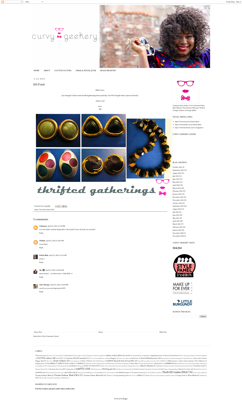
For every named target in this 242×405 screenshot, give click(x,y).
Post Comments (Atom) (51, 336)
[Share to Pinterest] (66, 206)
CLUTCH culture (44, 358)
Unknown (43, 226)
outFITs (80, 369)
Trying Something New (121, 375)
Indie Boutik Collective (147, 363)
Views (147, 375)
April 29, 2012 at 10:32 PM (59, 285)
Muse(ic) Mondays (147, 366)
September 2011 (178, 206)
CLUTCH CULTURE (62, 70)
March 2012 (177, 188)
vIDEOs (140, 375)
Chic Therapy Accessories (188, 356)
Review (181, 369)
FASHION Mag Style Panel (115, 361)
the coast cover (59, 373)
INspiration (158, 363)
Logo (80, 366)
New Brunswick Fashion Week (183, 366)
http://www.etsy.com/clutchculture (187, 121)
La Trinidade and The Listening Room (45, 366)
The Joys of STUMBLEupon (85, 373)
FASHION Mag (99, 361)
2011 (50, 356)
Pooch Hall (128, 369)
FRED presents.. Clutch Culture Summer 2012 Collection (186, 361)
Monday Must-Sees (133, 366)
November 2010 (178, 236)
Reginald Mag (173, 369)
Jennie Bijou (196, 363)
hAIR (60, 363)
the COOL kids (70, 372)
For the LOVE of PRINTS (159, 361)
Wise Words (192, 375)
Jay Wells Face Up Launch (184, 363)
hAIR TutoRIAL (70, 363)
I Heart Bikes (134, 363)
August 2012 (177, 173)
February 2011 (177, 227)
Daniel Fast (134, 358)
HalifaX (80, 363)
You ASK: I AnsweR (46, 378)
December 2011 (178, 197)
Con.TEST (59, 358)
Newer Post (38, 332)
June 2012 (176, 179)
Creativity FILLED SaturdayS (76, 358)
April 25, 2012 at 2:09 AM (55, 241)
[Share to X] (61, 206)
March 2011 (177, 224)
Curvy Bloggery (111, 358)
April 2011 (176, 221)
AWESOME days (137, 356)
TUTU (133, 375)
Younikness (57, 378)
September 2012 (178, 170)
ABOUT (47, 70)
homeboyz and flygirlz (122, 363)
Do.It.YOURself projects (149, 358)
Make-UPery (104, 366)
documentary (165, 358)
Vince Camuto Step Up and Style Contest (163, 375)
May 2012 (176, 182)
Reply (41, 233)
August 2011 (177, 209)
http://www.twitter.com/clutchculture (188, 125)
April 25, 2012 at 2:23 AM (58, 255)
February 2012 (178, 191)
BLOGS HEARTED (108, 70)
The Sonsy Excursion (138, 373)
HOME (36, 70)
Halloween (89, 363)
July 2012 (176, 176)
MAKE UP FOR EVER (91, 366)
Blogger (125, 399)
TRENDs (109, 375)
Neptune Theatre (169, 366)
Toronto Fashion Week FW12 (66, 375)
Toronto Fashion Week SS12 (93, 375)
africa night (77, 356)
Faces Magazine (74, 361)
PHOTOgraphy (107, 369)
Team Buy (51, 373)
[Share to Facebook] (63, 206)
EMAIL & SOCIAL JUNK (86, 70)
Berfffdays (146, 356)
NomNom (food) (199, 366)
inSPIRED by (169, 363)
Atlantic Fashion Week (114, 355)
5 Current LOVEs (58, 356)
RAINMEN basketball (138, 369)
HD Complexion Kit (99, 363)
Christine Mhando (202, 356)
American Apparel (99, 356)
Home (100, 332)
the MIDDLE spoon (122, 373)
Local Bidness (72, 366)
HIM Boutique (110, 363)
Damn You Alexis (124, 358)
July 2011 (176, 212)
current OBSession (99, 358)
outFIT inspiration (67, 369)
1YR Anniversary (40, 356)
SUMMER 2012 (40, 373)
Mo (40, 270)
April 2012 (176, 185)
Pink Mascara (119, 369)
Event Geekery (60, 360)
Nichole (42, 241)
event (50, 361)
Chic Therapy (44, 285)
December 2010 (178, 233)
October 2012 (177, 167)
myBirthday (159, 366)
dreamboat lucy (188, 358)
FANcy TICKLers (87, 361)
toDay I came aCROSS (199, 373)
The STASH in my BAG (154, 373)
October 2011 (177, 203)
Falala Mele (43, 255)
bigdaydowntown (156, 356)
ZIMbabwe (65, 378)
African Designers (87, 356)
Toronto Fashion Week (43, 375)
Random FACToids (151, 369)
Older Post (163, 332)
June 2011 (176, 215)
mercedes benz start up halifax (118, 366)
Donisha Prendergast (176, 358)
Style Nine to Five (200, 369)
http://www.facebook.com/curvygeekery (189, 128)
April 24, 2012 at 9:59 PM (56, 226)
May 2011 (176, 218)
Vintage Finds (180, 375)
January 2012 (177, 194)
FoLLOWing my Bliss (144, 361)
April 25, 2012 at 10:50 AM (55, 270)
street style (189, 369)
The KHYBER (98, 373)
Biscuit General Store (171, 356)
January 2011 (177, 230)
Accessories (68, 356)
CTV (90, 358)
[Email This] (56, 206)
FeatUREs (130, 361)
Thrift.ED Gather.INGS (46, 210)
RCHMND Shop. (163, 369)
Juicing (203, 363)
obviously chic (53, 369)
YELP (37, 378)
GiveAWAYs (51, 363)
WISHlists (202, 375)
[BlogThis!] (58, 206)
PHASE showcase (95, 369)
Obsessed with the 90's (41, 369)
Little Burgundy (62, 366)
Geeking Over (39, 363)
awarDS (127, 356)
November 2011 (178, 200)
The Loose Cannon (109, 373)
